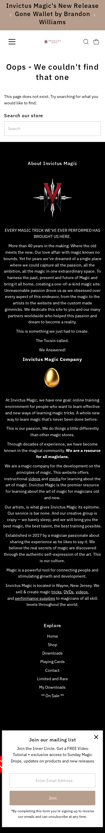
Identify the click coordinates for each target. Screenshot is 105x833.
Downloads (52, 653)
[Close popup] (96, 737)
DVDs (69, 592)
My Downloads (52, 687)
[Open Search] (86, 41)
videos (34, 478)
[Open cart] (96, 42)
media (54, 478)
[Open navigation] (15, 41)
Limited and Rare (52, 678)
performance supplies (35, 598)
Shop (52, 644)
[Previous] (11, 15)
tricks (56, 592)
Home (52, 636)
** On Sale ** (52, 695)
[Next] (94, 15)
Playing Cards (52, 661)
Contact (52, 670)
